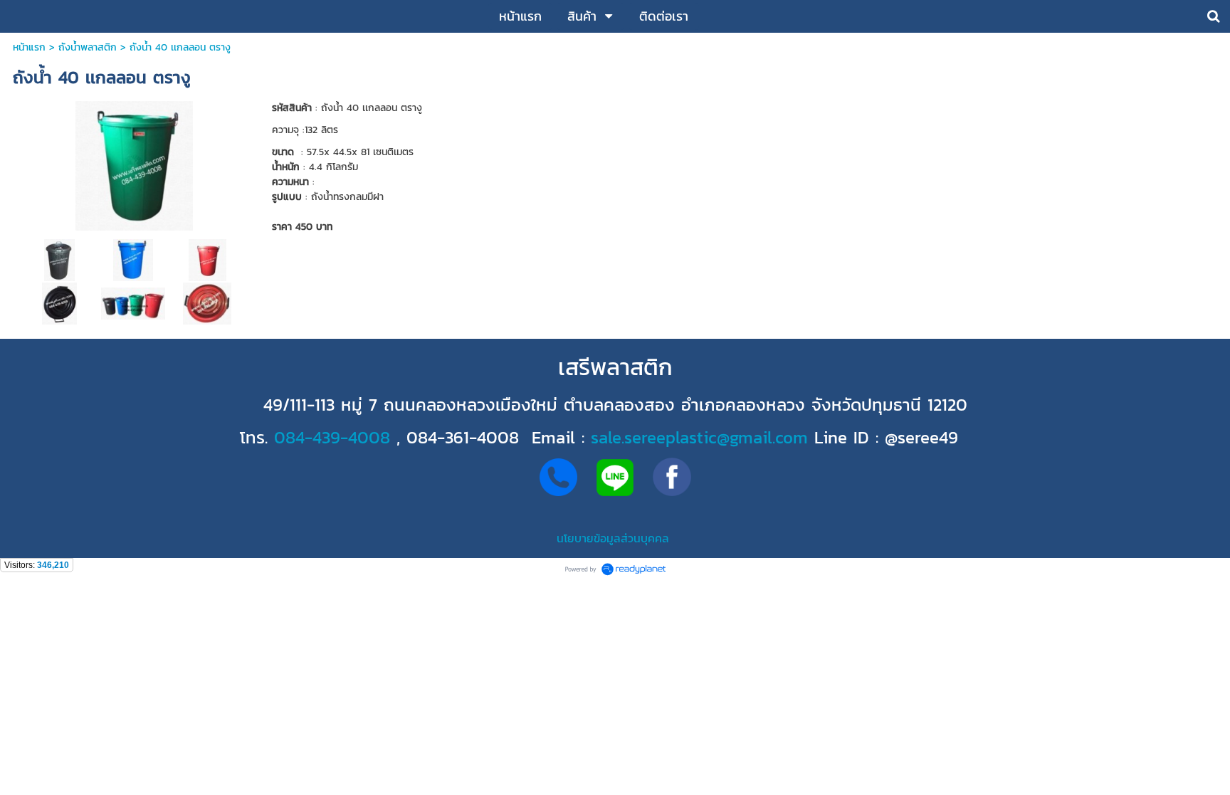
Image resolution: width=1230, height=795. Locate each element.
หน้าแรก (29, 47)
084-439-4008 (332, 437)
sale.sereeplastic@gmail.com (699, 437)
